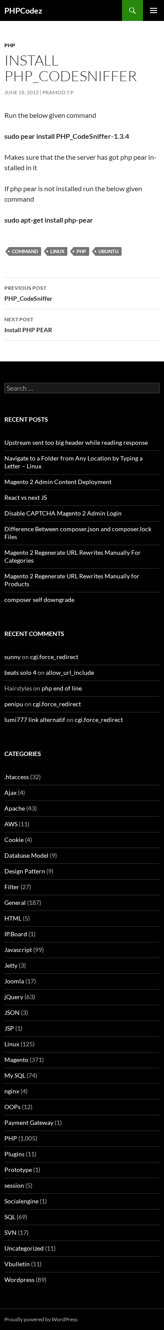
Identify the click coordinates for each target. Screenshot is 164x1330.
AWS (10, 824)
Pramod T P (57, 92)
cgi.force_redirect (54, 656)
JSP (9, 1028)
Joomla (14, 981)
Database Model (26, 855)
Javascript (18, 949)
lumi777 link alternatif (34, 719)
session (14, 1185)
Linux (57, 251)
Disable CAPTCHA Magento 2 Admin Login (63, 513)
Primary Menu (153, 10)
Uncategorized (24, 1248)
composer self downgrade (39, 599)
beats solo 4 (20, 672)
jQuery (13, 996)
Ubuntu (108, 251)
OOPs (12, 1106)
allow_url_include (70, 672)
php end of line (62, 688)
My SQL (14, 1075)
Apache (14, 808)
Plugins (14, 1154)
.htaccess (16, 776)
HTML (12, 918)
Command (25, 251)
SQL (9, 1216)
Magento (16, 1059)
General (15, 902)
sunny (12, 656)
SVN (10, 1232)
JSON (12, 1012)
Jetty (10, 965)
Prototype (18, 1169)
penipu (13, 704)
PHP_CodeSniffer (28, 293)
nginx (11, 1091)
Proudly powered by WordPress (40, 1319)
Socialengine (21, 1201)
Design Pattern (24, 871)
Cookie (14, 839)
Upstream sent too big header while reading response (76, 442)
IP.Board (15, 934)
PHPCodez (23, 10)
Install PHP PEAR (28, 324)
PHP (9, 45)
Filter (11, 886)
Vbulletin (17, 1264)
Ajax (10, 792)
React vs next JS (25, 497)
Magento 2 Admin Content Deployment (58, 481)
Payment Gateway (28, 1122)
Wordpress (19, 1279)
